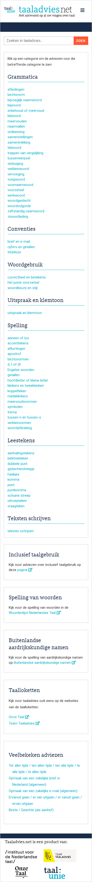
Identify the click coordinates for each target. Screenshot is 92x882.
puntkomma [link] (17, 490)
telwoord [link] (14, 147)
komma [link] (13, 479)
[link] (46, 9)
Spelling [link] (17, 326)
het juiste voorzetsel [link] (23, 282)
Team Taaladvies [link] (22, 723)
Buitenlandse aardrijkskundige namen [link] (43, 662)
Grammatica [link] (23, 77)
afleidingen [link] (16, 89)
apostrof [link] (14, 354)
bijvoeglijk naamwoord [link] (25, 100)
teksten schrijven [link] (21, 531)
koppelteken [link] (17, 391)
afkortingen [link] (16, 348)
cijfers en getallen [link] (21, 247)
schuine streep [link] (19, 495)
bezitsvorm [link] (16, 95)
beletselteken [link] (18, 458)
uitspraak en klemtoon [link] (25, 313)
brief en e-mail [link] (19, 241)
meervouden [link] (17, 121)
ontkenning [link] (16, 132)
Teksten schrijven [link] (29, 519)
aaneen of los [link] (18, 338)
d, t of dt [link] (14, 364)
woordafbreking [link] (20, 428)
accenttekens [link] (18, 343)
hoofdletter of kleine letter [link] (28, 380)
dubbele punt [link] (17, 464)
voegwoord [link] (16, 179)
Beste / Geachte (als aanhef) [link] (31, 810)
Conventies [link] (21, 229)
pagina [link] (22, 570)
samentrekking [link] (19, 142)
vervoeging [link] (16, 174)
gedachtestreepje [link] (21, 469)
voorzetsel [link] (16, 190)
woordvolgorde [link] (19, 206)
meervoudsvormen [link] (22, 401)
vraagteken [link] (16, 506)
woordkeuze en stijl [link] (23, 288)
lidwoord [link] (14, 116)
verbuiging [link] (15, 163)
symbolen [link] (15, 407)
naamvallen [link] (16, 126)
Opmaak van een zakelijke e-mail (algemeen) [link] (43, 791)
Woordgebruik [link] (25, 265)
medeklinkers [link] (18, 396)
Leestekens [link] (21, 441)
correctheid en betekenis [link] (27, 277)
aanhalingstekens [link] (21, 453)
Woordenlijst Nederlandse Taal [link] (33, 613)
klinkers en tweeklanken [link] (26, 385)
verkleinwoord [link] (18, 169)
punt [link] (11, 485)
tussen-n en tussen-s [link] (24, 417)
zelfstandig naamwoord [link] (26, 211)
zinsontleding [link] (18, 216)
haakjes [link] (13, 474)
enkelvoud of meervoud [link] (26, 111)
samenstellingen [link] (20, 137)
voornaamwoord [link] (20, 185)
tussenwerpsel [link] (19, 158)
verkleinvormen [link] (19, 423)
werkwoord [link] (16, 195)
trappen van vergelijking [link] (25, 153)
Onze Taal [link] (17, 717)
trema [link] (12, 412)
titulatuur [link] (14, 252)
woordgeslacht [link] (19, 200)
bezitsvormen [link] (18, 359)
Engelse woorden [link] (21, 370)
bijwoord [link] (14, 105)
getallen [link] (14, 375)
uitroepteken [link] (17, 501)
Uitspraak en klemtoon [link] (35, 300)
